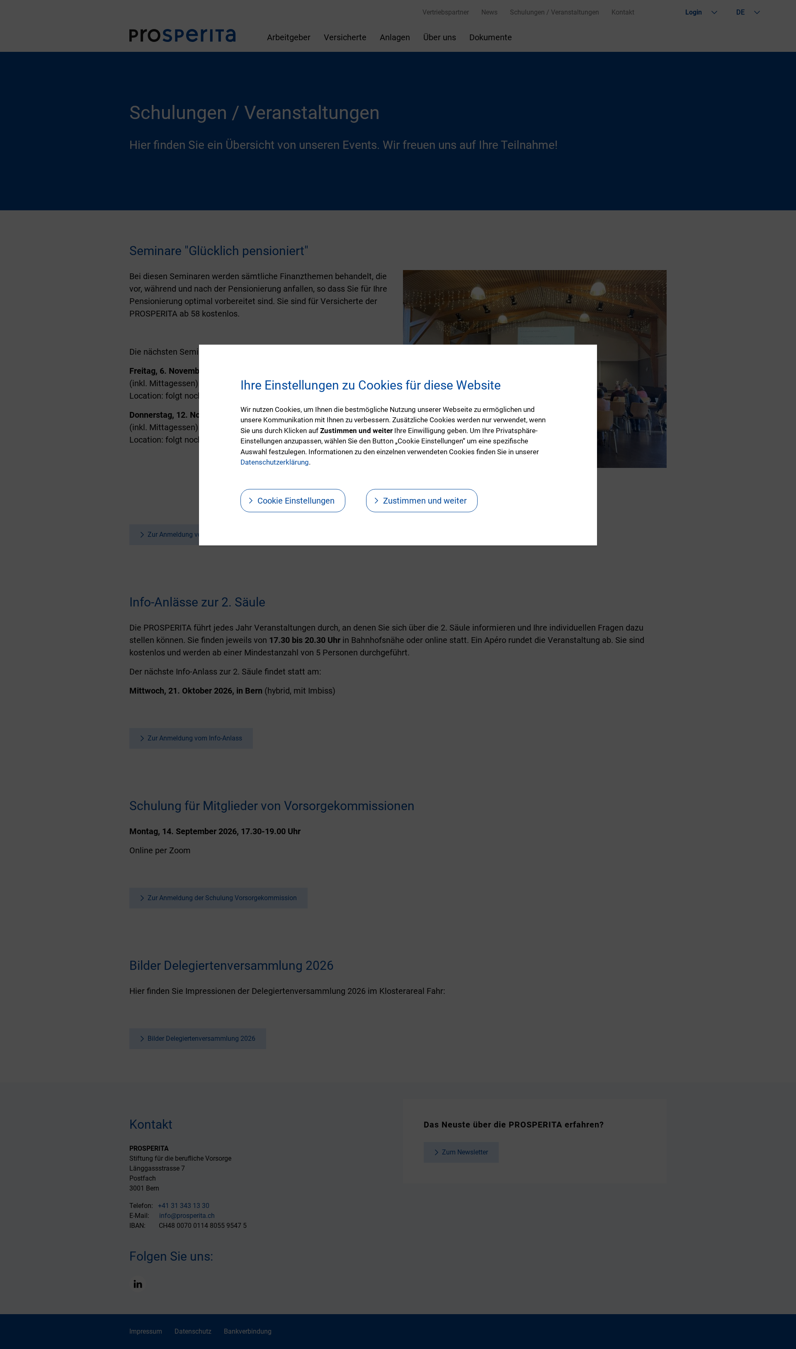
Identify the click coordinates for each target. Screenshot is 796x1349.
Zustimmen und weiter (425, 500)
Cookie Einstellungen (296, 500)
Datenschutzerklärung (274, 462)
